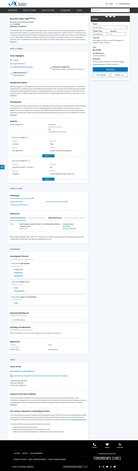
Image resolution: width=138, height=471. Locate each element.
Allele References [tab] (54, 218)
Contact (94, 447)
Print (111, 4)
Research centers (20, 459)
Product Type (97, 31)
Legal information (35, 453)
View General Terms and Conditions (21, 371)
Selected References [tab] (18, 218)
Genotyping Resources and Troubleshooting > (21, 259)
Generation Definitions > (55, 127)
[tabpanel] (48, 227)
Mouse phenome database (57, 459)
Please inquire (14, 349)
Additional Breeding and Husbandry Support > (21, 329)
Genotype (96, 38)
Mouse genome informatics (37, 459)
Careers (25, 453)
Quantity (113, 31)
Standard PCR (18, 269)
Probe (16, 288)
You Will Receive (98, 53)
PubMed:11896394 (68, 224)
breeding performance (78, 419)
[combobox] (75, 466)
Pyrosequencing (19, 291)
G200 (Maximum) (19, 320)
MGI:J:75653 (66, 226)
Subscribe (120, 447)
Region (95, 24)
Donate (107, 447)
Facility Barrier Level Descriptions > (19, 315)
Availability (96, 59)
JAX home (17, 453)
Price (94, 47)
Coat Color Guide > (14, 347)
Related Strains (124, 4)
